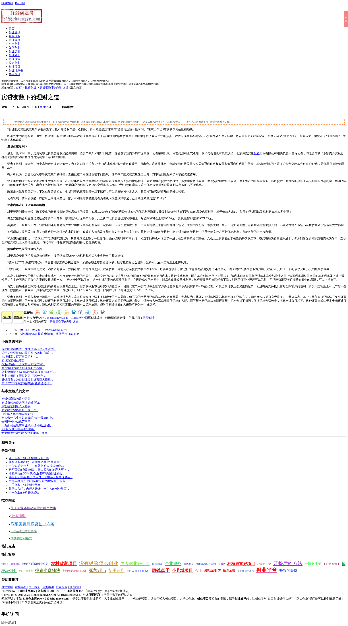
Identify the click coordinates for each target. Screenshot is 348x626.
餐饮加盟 (157, 564)
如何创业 (14, 47)
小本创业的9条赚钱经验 (24, 492)
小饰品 (221, 564)
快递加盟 (18, 516)
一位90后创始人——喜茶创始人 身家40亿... (36, 465)
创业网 (42, 590)
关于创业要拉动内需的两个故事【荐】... (27, 352)
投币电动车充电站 (206, 564)
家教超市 (97, 570)
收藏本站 (7, 3)
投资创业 (14, 62)
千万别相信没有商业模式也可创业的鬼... (27, 425)
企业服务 (173, 563)
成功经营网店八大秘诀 (15, 406)
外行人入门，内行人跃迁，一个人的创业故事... (39, 488)
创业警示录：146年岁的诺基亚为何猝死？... (29, 371)
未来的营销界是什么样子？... (19, 410)
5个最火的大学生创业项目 (18, 429)
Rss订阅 (20, 3)
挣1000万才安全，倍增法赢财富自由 (43, 330)
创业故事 (14, 40)
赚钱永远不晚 (35, 84)
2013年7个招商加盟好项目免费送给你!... (26, 383)
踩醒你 (18, 317)
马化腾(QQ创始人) (99, 80)
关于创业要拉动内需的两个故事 (33, 508)
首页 (11, 28)
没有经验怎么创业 (98, 563)
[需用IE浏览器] (102, 312)
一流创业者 (313, 564)
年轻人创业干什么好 (138, 571)
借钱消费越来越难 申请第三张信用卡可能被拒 (49, 333)
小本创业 (14, 43)
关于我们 (34, 587)
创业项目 (14, 66)
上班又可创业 (331, 564)
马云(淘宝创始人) (79, 80)
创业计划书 (16, 70)
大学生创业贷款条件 (24, 531)
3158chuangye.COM (43, 594)
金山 (198, 571)
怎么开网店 (42, 80)
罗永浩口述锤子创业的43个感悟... (22, 368)
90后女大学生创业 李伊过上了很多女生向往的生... (40, 477)
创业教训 (14, 55)
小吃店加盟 (264, 564)
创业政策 (14, 59)
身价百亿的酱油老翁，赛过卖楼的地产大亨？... (39, 469)
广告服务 (61, 587)
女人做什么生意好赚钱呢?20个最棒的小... (27, 417)
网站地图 (7, 587)
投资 (257, 153)
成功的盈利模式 (21, 538)
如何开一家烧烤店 (10, 564)
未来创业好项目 (119, 84)
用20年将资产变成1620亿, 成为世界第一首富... (38, 481)
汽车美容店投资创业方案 (32, 524)
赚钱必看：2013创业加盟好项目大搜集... (27, 379)
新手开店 (117, 570)
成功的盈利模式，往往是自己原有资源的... (28, 349)
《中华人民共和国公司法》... (19, 414)
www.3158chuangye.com (53, 317)
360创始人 (188, 564)
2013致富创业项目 (13, 360)
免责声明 (48, 587)
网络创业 (14, 36)
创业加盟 (14, 51)
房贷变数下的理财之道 (54, 87)
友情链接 (21, 587)
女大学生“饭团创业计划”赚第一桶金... (25, 433)
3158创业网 (80, 317)
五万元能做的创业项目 (75, 84)
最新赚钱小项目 (245, 571)
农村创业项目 (28, 80)
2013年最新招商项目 (99, 84)
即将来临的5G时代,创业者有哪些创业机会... (37, 473)
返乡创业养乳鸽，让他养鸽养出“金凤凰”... (36, 462)
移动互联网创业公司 (35, 563)
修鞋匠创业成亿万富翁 (15, 421)
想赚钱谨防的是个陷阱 (15, 398)
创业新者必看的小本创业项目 (144, 84)
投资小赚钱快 (47, 570)
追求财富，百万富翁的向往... (19, 356)
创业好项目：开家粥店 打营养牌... (23, 364)
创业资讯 (14, 32)
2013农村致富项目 (53, 84)
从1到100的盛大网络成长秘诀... (21, 402)
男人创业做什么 (135, 563)
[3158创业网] (21, 21)
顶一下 (7, 317)
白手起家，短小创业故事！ (26, 484)
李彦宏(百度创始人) (59, 80)
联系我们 (75, 587)
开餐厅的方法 (288, 563)
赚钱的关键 (288, 571)
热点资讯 (14, 74)
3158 (33, 590)
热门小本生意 (26, 571)
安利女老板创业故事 (74, 570)
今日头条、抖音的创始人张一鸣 (29, 458)
